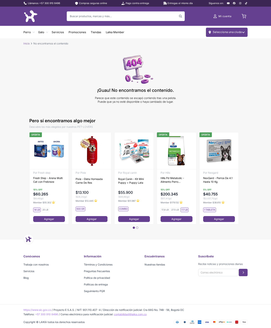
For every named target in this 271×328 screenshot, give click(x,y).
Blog (26, 277)
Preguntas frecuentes (97, 271)
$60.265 (40, 194)
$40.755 (210, 194)
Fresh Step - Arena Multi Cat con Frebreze (48, 179)
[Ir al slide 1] (134, 228)
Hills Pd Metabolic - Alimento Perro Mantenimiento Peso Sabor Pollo (173, 180)
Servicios (58, 32)
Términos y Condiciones (98, 264)
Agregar (49, 219)
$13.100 (82, 192)
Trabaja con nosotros (36, 264)
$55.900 (125, 192)
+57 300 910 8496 (46, 314)
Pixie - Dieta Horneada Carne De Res (89, 180)
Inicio (26, 43)
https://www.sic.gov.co (37, 309)
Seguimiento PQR (94, 291)
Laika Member (115, 32)
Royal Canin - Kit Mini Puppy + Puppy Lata (131, 180)
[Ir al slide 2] (137, 228)
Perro (27, 32)
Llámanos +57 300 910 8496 (44, 3)
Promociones (77, 32)
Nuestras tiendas (155, 264)
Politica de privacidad (97, 277)
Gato (41, 32)
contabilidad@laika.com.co (130, 314)
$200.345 (169, 194)
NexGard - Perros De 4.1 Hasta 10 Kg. (217, 179)
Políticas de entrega (96, 284)
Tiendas (96, 32)
